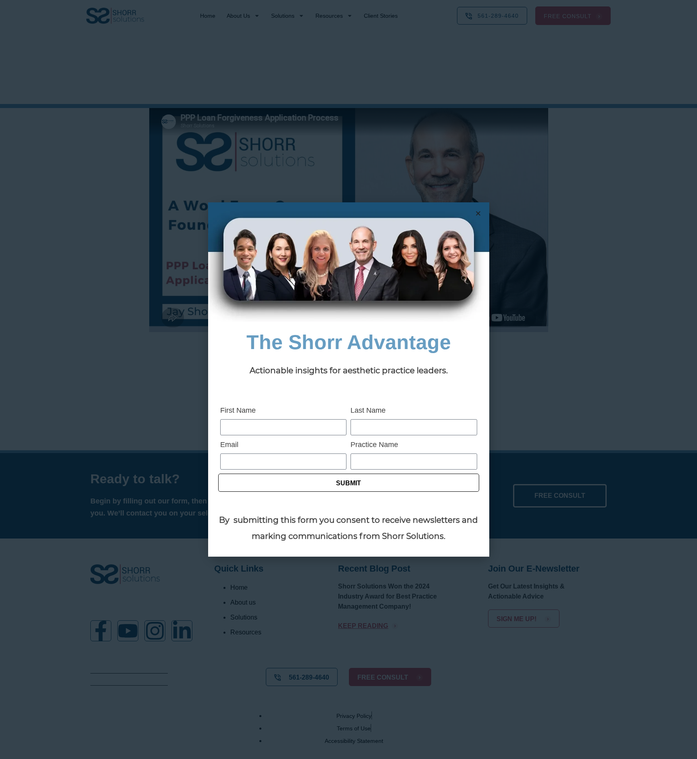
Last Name (368, 410)
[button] (478, 213)
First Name (238, 410)
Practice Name (374, 445)
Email (229, 445)
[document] (348, 379)
